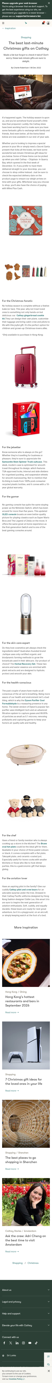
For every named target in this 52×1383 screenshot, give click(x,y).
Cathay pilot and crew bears (23, 889)
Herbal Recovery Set (25, 663)
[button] (49, 1371)
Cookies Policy (16, 1379)
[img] (49, 3)
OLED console (9, 514)
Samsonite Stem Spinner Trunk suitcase (22, 461)
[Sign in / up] (48, 23)
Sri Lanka (11, 1355)
